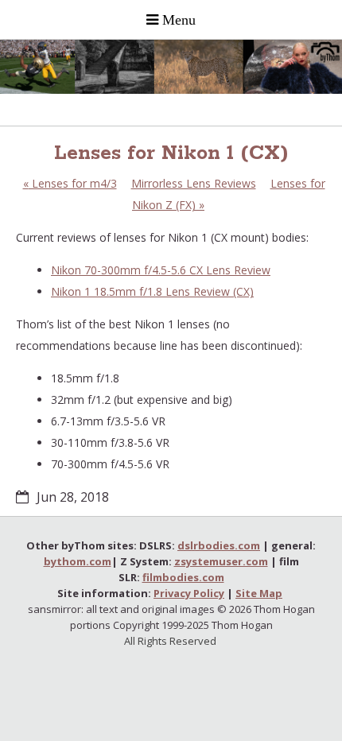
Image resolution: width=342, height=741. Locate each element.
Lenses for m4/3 (70, 183)
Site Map (258, 593)
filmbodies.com (183, 577)
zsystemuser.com (221, 561)
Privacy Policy (189, 593)
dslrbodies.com (218, 545)
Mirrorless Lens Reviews (193, 183)
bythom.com (77, 561)
